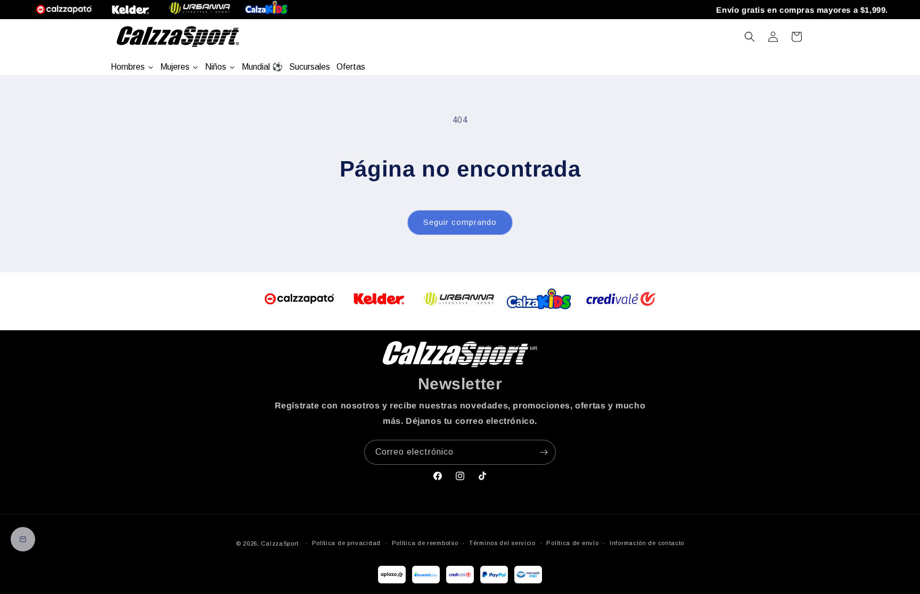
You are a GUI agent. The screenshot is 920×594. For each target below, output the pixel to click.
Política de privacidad (346, 543)
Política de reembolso (425, 543)
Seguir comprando (460, 222)
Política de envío (572, 543)
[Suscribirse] (543, 452)
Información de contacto (647, 543)
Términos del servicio (502, 543)
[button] (749, 36)
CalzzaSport (280, 543)
